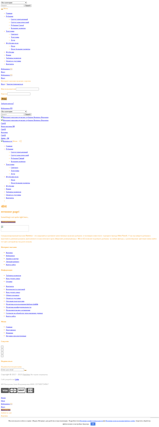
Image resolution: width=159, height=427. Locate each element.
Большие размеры (18, 28)
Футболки (10, 52)
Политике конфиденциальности (91, 421)
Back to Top (5, 410)
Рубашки (9, 16)
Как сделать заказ (13, 278)
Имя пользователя (8, 89)
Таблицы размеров (13, 58)
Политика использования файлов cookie (22, 304)
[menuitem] (9, 146)
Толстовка (15, 37)
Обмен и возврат (12, 295)
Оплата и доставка (13, 61)
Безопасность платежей (15, 289)
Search (27, 6)
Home (3, 398)
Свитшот (14, 34)
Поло (13, 46)
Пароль (4, 94)
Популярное (11, 330)
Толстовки (10, 31)
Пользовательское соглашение (18, 310)
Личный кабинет (12, 261)
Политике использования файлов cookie (120, 421)
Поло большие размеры (20, 49)
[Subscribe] (25, 370)
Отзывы (9, 281)
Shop (3, 401)
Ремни (8, 55)
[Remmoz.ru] (7, 141)
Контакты (10, 64)
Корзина (9, 252)
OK (93, 424)
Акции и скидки (12, 258)
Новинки (9, 333)
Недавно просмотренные (16, 336)
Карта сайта (11, 264)
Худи (13, 40)
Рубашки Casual (17, 25)
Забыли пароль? (7, 103)
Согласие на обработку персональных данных (24, 313)
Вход (3, 72)
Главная (9, 13)
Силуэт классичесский (20, 22)
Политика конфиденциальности (18, 307)
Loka (17, 379)
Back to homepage (8, 222)
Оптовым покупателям (15, 301)
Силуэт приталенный (19, 19)
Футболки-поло (12, 43)
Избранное (6, 69)
